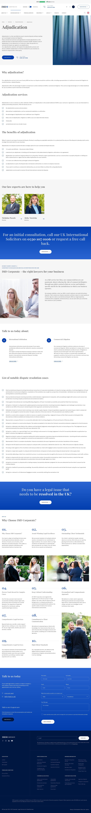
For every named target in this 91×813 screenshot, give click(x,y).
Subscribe (83, 738)
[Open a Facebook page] (3, 740)
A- (70, 7)
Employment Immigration (81, 764)
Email (42, 684)
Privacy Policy (75, 743)
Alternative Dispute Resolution (41, 763)
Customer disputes (55, 764)
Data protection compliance (40, 786)
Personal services (28, 12)
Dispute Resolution (19, 21)
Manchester (4, 762)
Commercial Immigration (70, 769)
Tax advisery (53, 789)
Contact (64, 12)
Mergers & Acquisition (83, 781)
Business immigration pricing (69, 760)
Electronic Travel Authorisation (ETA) (82, 760)
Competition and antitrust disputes (41, 769)
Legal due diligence (82, 779)
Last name (68, 675)
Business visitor (68, 767)
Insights (56, 12)
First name (43, 675)
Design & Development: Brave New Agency (79, 809)
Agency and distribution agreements (42, 780)
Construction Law (54, 759)
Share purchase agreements (54, 786)
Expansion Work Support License (82, 768)
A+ (67, 7)
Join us (48, 12)
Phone (67, 684)
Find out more (12, 361)
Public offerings (81, 784)
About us (3, 12)
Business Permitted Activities (69, 764)
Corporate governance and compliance (70, 783)
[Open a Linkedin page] (9, 740)
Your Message (44, 702)
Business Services (15, 12)
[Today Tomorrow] (52, 696)
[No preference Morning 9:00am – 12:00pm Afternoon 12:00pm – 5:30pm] (77, 696)
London (3, 759)
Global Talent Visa (82, 771)
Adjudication (40, 759)
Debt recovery (40, 789)
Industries (39, 12)
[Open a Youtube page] (12, 740)
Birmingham (4, 764)
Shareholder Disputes (55, 782)
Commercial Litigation (42, 766)
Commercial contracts (42, 782)
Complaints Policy (6, 775)
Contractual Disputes (55, 762)
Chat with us (83, 6)
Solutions (10, 21)
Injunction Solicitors (55, 767)
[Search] (84, 12)
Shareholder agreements (53, 780)
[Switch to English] (88, 13)
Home (3, 21)
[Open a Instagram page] (6, 740)
